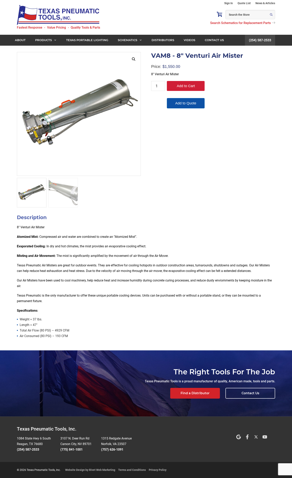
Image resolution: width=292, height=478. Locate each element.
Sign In (228, 3)
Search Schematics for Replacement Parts (240, 23)
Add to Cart (186, 86)
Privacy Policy (157, 469)
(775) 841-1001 (71, 449)
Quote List (244, 3)
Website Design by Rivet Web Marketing (90, 469)
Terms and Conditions (132, 469)
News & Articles (265, 3)
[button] (133, 59)
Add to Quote (185, 103)
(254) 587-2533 (260, 40)
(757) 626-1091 (112, 449)
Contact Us (250, 393)
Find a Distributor (195, 393)
